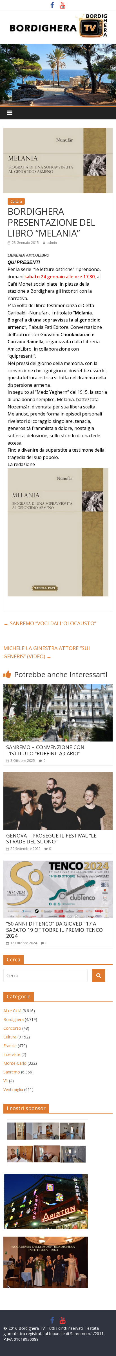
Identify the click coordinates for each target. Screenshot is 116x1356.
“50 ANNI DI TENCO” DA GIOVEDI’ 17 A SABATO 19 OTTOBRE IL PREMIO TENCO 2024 (54, 929)
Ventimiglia (13, 1089)
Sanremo (11, 1072)
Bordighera (13, 1019)
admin (52, 242)
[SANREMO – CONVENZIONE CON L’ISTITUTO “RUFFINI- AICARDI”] (57, 687)
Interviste (11, 1054)
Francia (10, 1045)
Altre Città (12, 1010)
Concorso (12, 1028)
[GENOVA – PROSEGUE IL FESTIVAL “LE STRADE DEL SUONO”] (57, 776)
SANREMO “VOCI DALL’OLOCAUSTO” (49, 623)
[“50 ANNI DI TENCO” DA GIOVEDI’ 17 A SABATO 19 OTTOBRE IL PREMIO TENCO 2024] (57, 864)
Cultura (16, 201)
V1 (5, 1080)
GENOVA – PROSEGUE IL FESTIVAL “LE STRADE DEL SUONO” (51, 838)
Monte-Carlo (14, 1063)
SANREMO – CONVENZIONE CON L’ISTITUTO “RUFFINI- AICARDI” (45, 750)
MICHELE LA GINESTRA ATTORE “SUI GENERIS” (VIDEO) (46, 652)
